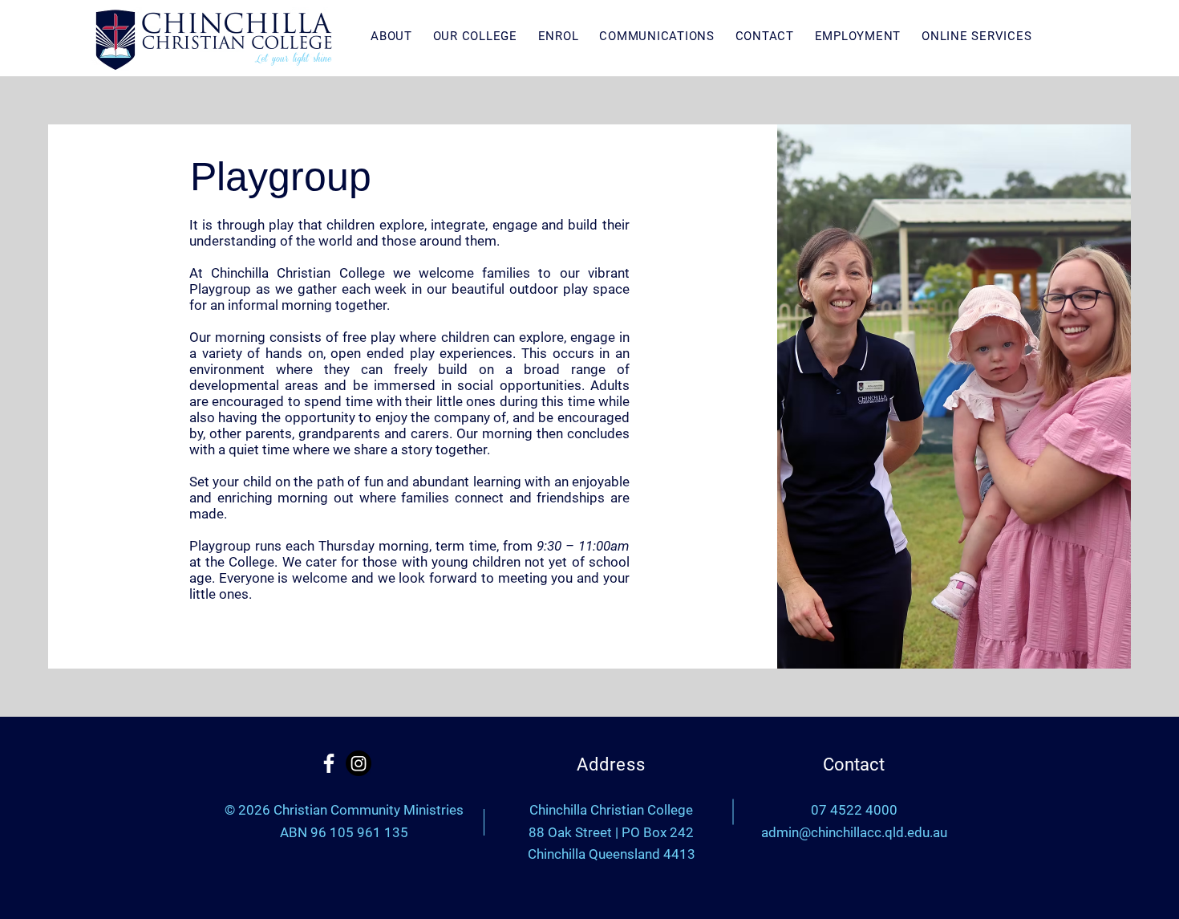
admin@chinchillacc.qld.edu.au (854, 832)
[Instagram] (358, 763)
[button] (381, 36)
